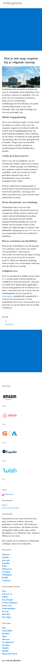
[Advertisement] (21, 29)
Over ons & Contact (10, 508)
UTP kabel (33, 230)
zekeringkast (7, 296)
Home (4, 505)
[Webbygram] (12, 3)
